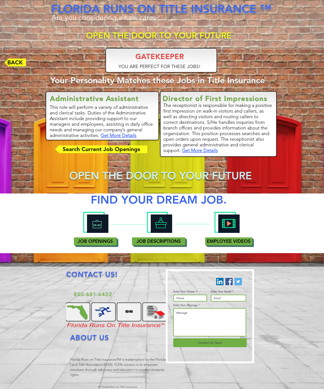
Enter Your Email (221, 291)
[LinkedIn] (220, 281)
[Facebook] (229, 281)
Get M (107, 135)
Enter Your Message (185, 305)
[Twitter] (238, 281)
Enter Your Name (184, 291)
